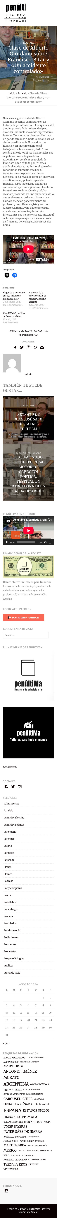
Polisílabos (34, 453)
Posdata (8, 916)
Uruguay (33, 1164)
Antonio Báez (13, 1066)
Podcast (8, 880)
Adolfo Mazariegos (14, 1058)
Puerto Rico (28, 1155)
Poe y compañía (13, 888)
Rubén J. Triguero (15, 1159)
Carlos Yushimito (34, 1094)
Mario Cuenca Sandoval (32, 1141)
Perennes (9, 838)
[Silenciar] (45, 542)
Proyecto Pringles (14, 958)
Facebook (10, 766)
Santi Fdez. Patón (37, 1159)
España (12, 1110)
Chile (27, 1099)
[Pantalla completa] (50, 542)
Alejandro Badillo (29, 1062)
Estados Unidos (36, 1110)
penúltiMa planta (14, 824)
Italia (47, 1122)
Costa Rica (11, 1104)
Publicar (8, 965)
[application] (28, 530)
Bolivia (8, 1089)
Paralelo (28, 43)
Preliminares (11, 937)
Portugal (15, 1155)
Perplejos (9, 852)
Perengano (10, 831)
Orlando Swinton (26, 1151)
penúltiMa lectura (14, 817)
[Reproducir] (7, 542)
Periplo (8, 845)
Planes (7, 866)
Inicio (12, 93)
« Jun (6, 1043)
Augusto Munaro (39, 1084)
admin (28, 374)
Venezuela (10, 1169)
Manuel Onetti (10, 1141)
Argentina (41, 331)
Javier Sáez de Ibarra (22, 1132)
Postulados (10, 923)
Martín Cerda (14, 1145)
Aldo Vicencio (11, 1062)
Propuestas (10, 951)
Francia (9, 1117)
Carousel (12, 1099)
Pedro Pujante (44, 1150)
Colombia (39, 1099)
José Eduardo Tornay (14, 1137)
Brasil (18, 1090)
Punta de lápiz (12, 972)
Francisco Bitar (29, 335)
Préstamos (10, 944)
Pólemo (8, 895)
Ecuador (44, 1104)
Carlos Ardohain (31, 1090)
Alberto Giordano (21, 331)
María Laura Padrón (38, 1145)
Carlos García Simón (14, 1094)
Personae (9, 859)
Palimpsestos (11, 803)
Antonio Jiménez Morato (20, 1074)
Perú (6, 1155)
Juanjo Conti (34, 1137)
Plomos (8, 874)
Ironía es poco (33, 1122)
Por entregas (11, 909)
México (10, 1150)
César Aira (29, 1104)
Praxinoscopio (12, 930)
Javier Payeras (15, 1126)
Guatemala (27, 1117)
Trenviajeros (15, 1164)
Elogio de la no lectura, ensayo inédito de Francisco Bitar (14, 295)
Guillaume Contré (13, 1122)
